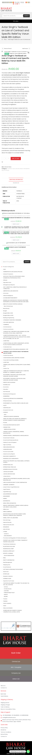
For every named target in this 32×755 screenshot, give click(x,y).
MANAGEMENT (6, 496)
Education (5, 389)
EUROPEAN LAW (7, 407)
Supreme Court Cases (8, 581)
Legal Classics (6, 489)
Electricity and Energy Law (9, 394)
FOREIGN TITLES (6, 427)
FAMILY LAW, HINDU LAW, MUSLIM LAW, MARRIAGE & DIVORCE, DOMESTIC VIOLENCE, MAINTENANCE (15, 419)
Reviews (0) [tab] (16, 183)
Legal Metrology (7, 491)
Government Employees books (10, 440)
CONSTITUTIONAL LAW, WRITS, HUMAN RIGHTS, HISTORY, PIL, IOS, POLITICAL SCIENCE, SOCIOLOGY (16, 343)
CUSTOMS (6, 590)
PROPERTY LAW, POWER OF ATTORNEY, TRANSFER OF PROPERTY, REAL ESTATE (15, 541)
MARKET (5, 498)
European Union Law (8, 410)
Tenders (5, 599)
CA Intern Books (7, 589)
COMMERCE (6, 324)
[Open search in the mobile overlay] (16, 15)
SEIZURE (6, 596)
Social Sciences (7, 567)
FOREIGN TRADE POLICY (9, 592)
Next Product (25, 48)
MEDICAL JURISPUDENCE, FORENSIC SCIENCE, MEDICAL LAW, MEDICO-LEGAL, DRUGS (15, 506)
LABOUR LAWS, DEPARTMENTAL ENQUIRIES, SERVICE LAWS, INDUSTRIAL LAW (16, 479)
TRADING (5, 601)
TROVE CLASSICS (7, 603)
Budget (5, 311)
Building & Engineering (8, 317)
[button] (28, 52)
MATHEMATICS (6, 501)
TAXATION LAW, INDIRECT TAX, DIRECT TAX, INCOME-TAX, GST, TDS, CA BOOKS (16, 583)
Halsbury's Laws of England (9, 442)
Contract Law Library (8, 355)
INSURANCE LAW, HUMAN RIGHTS (10, 458)
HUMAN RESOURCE (7, 449)
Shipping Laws (6, 564)
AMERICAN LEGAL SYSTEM (9, 429)
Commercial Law (7, 327)
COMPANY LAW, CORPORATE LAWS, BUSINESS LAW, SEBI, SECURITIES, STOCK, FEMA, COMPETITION (16, 332)
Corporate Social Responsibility (10, 360)
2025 (4, 269)
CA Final (6, 587)
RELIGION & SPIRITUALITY (8, 551)
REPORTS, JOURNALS (8, 553)
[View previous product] (3, 49)
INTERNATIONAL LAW (8, 464)
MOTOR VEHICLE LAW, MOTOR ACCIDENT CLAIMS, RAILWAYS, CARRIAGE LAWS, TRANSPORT (14, 514)
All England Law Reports (9, 284)
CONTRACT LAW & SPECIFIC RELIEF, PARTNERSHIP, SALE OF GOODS (16, 216)
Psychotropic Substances (9, 544)
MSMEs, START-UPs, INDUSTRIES (10, 517)
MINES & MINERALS (7, 511)
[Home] (2, 39)
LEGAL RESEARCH (8, 535)
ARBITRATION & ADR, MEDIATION (10, 291)
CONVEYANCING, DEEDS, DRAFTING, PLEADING (13, 357)
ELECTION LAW (6, 391)
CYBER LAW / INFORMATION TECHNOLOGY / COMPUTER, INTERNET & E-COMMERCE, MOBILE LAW (16, 371)
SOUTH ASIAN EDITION (9, 555)
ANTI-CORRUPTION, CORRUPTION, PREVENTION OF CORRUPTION (15, 287)
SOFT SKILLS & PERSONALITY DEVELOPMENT (13, 569)
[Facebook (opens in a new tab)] (13, 4)
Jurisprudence (6, 476)
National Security (7, 522)
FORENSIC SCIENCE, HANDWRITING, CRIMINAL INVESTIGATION (13, 432)
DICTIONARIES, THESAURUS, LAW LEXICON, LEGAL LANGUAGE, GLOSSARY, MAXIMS (14, 375)
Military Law (6, 509)
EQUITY (5, 405)
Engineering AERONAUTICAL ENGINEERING (13, 398)
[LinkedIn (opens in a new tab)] (17, 4)
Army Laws (5, 293)
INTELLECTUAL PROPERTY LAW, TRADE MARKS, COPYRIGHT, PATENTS (16, 461)
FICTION (5, 422)
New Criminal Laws (8, 306)
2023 (5, 414)
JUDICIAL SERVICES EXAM (9, 474)
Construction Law (7, 347)
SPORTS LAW (6, 574)
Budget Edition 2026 (8, 313)
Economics (6, 387)
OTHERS (5, 531)
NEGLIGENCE (6, 527)
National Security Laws (8, 524)
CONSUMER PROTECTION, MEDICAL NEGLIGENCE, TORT (15, 349)
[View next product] (29, 49)
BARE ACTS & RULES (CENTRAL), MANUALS (12, 304)
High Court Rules (7, 444)
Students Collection (8, 576)
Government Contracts (8, 438)
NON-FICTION (6, 529)
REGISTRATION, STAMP (8, 548)
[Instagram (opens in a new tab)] (15, 4)
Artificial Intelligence (8, 295)
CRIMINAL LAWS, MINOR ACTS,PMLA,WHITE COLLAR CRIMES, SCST (16, 365)
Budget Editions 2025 (8, 315)
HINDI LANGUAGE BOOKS (9, 447)
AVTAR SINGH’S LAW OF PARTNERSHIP (16, 247)
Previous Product (8, 48)
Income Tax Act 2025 (8, 451)
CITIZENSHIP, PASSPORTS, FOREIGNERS (12, 320)
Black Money (6, 308)
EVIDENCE (5, 412)
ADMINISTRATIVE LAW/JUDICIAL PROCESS (12, 271)
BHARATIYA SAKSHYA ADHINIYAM (11, 416)
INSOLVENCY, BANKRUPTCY (9, 456)
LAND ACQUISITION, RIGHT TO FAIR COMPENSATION (15, 482)
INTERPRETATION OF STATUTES (10, 469)
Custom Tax (6, 368)
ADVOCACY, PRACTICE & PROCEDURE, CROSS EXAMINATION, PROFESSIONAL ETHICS (14, 277)
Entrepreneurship (7, 401)
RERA (4, 558)
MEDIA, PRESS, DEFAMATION (9, 503)
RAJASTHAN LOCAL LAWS (9, 546)
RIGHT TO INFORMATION (8, 560)
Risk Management (7, 562)
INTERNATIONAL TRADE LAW (9, 467)
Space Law (6, 571)
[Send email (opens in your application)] (18, 4)
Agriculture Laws (7, 282)
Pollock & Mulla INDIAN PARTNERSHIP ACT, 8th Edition (16, 217)
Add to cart (15, 158)
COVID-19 (6, 533)
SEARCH (6, 594)
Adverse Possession (8, 274)
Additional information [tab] (16, 179)
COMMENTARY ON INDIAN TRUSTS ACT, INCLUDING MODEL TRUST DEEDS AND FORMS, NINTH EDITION (16, 232)
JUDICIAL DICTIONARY (8, 471)
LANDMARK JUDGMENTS (8, 484)
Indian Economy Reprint (9, 454)
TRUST (4, 605)
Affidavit (5, 280)
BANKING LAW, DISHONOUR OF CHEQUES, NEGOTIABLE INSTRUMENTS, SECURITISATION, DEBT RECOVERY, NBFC (16, 300)
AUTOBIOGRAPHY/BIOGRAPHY (10, 298)
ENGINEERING (6, 396)
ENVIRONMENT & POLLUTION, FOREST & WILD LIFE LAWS (15, 403)
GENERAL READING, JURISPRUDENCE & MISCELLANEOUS (16, 435)
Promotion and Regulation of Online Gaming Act (14, 538)
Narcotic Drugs (6, 520)
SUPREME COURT (7, 578)
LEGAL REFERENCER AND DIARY (10, 494)
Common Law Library (8, 329)
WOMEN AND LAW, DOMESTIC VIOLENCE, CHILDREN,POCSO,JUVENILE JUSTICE (12, 611)
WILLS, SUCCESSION (7, 608)
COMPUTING (6, 341)
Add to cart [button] (16, 224)
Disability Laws (6, 384)
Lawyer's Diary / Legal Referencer (11, 487)
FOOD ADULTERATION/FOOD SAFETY (11, 425)
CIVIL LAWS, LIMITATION (8, 322)
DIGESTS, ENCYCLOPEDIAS (9, 382)
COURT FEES (6, 362)
